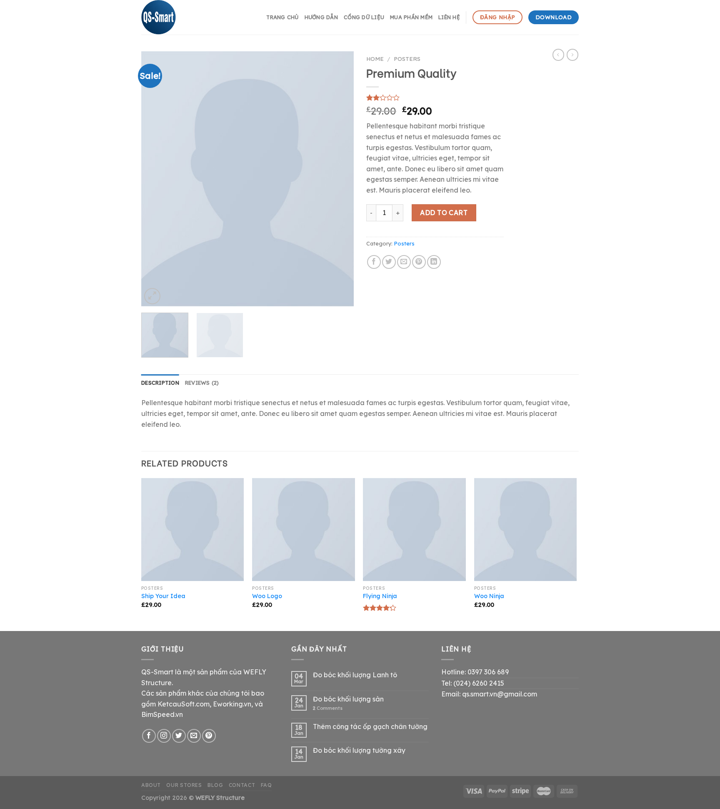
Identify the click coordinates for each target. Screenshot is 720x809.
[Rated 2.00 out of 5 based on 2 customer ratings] (435, 97)
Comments (327, 708)
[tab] (160, 382)
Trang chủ (282, 17)
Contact (242, 785)
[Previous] (155, 178)
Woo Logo (267, 596)
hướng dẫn (321, 17)
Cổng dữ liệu (364, 17)
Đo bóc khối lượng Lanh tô (355, 675)
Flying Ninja (380, 596)
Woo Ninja (489, 596)
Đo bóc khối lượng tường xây (359, 750)
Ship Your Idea (163, 596)
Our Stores (184, 785)
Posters (407, 58)
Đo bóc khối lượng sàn (348, 699)
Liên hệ (449, 17)
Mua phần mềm (411, 17)
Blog (215, 785)
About (151, 785)
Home (375, 58)
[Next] (339, 178)
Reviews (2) (202, 382)
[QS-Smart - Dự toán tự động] (183, 17)
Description (160, 382)
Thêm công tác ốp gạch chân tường (370, 727)
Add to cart (444, 212)
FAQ (266, 785)
